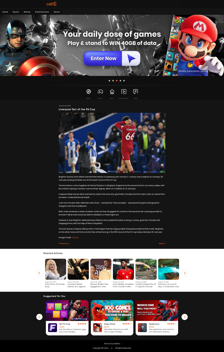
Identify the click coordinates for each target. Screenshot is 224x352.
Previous (64, 243)
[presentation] (39, 273)
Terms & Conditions (112, 344)
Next (161, 243)
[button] (109, 80)
